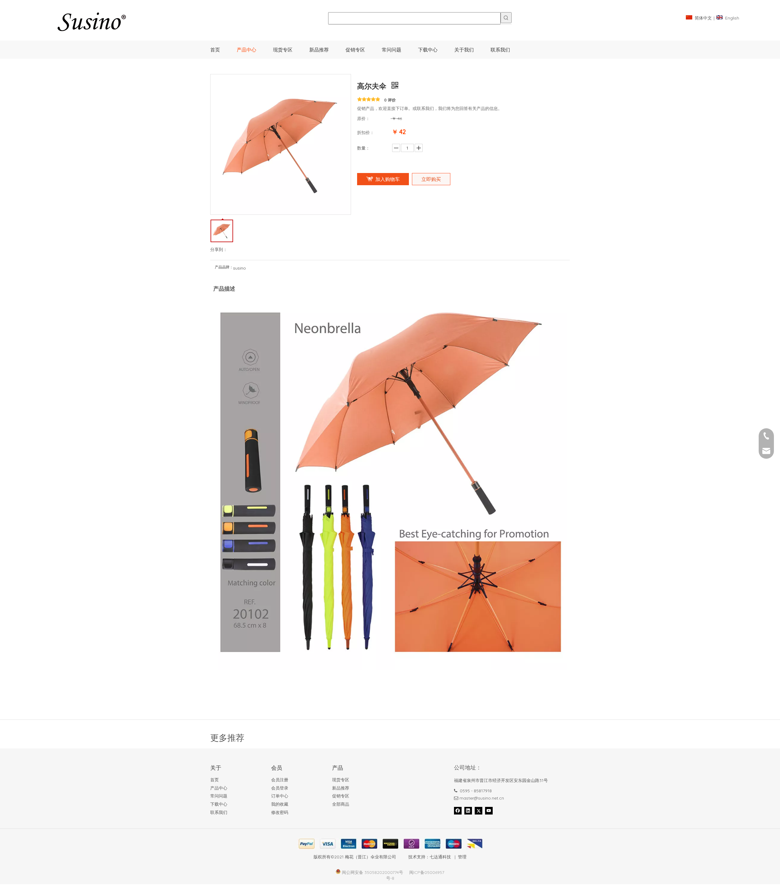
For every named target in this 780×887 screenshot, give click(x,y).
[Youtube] (489, 811)
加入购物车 (387, 179)
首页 (214, 780)
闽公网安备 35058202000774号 (372, 872)
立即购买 (431, 179)
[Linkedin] (468, 811)
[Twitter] (478, 811)
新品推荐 (340, 788)
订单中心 (279, 796)
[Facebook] (458, 811)
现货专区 (340, 780)
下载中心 (218, 804)
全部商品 (340, 804)
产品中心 (218, 788)
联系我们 (218, 812)
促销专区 (340, 796)
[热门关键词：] (506, 17)
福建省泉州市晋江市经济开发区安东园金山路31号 (501, 780)
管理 (462, 857)
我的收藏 (279, 804)
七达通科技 (440, 857)
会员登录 (279, 788)
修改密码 (279, 812)
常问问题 (218, 796)
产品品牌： (224, 267)
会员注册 (279, 780)
